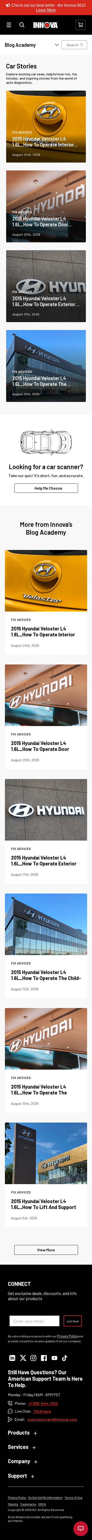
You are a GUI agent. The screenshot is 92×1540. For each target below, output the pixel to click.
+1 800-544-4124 (43, 1403)
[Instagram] (33, 1358)
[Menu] (9, 25)
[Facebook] (43, 1358)
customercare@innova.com (52, 1419)
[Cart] (80, 25)
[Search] (22, 25)
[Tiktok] (65, 1358)
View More (46, 1249)
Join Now (72, 1321)
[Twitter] (22, 1358)
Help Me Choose (48, 488)
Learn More (46, 10)
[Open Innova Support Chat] (80, 1528)
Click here (42, 1411)
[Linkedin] (12, 1358)
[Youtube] (54, 1358)
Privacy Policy (67, 1336)
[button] (29, 45)
